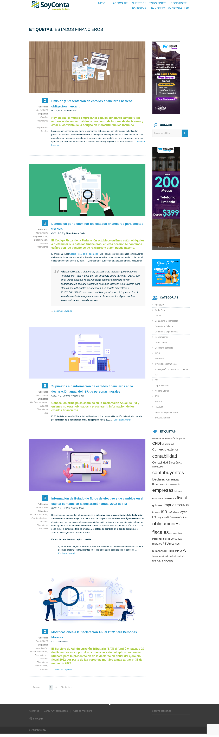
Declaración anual (38, 402)
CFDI (156, 443)
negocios (162, 517)
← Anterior (35, 687)
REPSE (158, 401)
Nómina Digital (162, 391)
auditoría (168, 438)
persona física (175, 533)
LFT (154, 517)
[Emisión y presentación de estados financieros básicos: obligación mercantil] (87, 67)
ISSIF (45, 528)
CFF (45, 236)
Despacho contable (164, 348)
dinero (168, 484)
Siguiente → (66, 687)
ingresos (44, 669)
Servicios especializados (166, 412)
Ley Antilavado (162, 385)
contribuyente (158, 467)
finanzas (170, 498)
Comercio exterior (165, 449)
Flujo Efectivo (41, 666)
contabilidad (164, 456)
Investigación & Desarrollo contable (171, 369)
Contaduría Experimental (166, 332)
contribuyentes (168, 472)
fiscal (182, 497)
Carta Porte (160, 310)
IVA (156, 380)
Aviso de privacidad (82, 711)
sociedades (169, 556)
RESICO (159, 407)
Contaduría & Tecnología (166, 321)
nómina (182, 517)
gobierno (157, 505)
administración (158, 438)
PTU (157, 396)
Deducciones (41, 655)
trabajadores (162, 561)
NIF (169, 517)
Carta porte (178, 438)
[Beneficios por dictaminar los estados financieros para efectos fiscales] (87, 190)
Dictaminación (40, 240)
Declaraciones (161, 337)
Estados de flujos (39, 518)
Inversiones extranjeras (166, 364)
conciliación (41, 648)
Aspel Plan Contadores (56, 711)
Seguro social (158, 556)
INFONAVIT (160, 358)
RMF (177, 551)
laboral (176, 512)
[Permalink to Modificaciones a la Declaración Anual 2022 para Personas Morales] (45, 632)
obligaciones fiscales (42, 129)
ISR (46, 413)
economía (175, 484)
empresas (162, 490)
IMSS (157, 353)
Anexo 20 (159, 305)
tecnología (180, 556)
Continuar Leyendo (63, 311)
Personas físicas (161, 539)
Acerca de (34, 711)
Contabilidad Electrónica (167, 462)
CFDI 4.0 (159, 315)
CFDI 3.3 (166, 444)
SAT (184, 550)
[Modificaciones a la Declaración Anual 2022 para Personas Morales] (87, 598)
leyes (184, 512)
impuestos (173, 505)
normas (174, 517)
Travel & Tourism (162, 418)
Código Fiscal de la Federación (83, 254)
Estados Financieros (42, 119)
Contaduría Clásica (164, 326)
